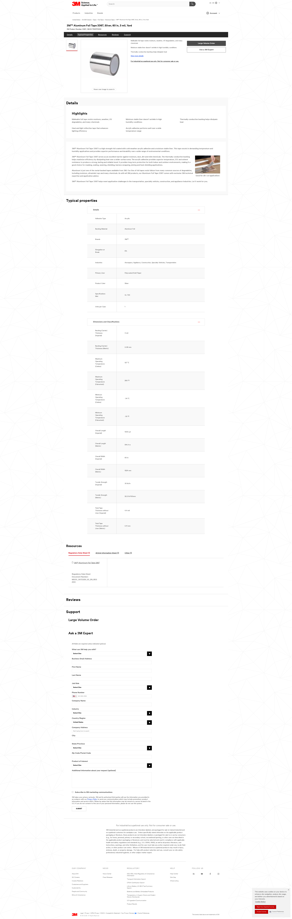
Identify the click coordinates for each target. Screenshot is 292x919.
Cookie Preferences (143, 913)
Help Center (174, 874)
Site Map (173, 877)
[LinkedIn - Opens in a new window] (193, 874)
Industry (75, 709)
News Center (107, 874)
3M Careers (76, 877)
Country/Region (78, 718)
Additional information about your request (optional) (94, 771)
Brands (100, 13)
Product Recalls (132, 904)
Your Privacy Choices (127, 913)
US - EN (212, 3)
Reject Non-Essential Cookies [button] (265, 907)
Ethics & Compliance (78, 895)
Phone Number (78, 693)
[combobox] (74, 696)
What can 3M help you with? (84, 650)
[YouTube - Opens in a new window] (202, 874)
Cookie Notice (260, 902)
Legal (81, 913)
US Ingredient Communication (136, 900)
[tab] (79, 553)
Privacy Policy (92, 799)
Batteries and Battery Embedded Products (140, 891)
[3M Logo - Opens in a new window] (85, 4)
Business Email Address (82, 659)
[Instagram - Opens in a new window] (218, 874)
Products (76, 13)
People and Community (79, 891)
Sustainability (76, 888)
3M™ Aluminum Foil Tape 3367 (87, 563)
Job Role (75, 683)
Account (213, 13)
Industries (89, 13)
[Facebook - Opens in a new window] (210, 874)
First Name (76, 667)
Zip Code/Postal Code (81, 753)
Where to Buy (174, 881)
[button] (276, 912)
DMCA (102, 913)
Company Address (80, 728)
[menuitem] (69, 34)
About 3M (75, 874)
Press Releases (107, 877)
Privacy (87, 913)
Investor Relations (77, 881)
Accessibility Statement (113, 913)
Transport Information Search (136, 879)
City (73, 736)
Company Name (79, 701)
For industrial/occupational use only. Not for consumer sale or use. (155, 61)
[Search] (192, 4)
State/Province (78, 744)
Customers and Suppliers (80, 884)
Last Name (76, 675)
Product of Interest (80, 761)
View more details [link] (137, 56)
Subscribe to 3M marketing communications (93, 792)
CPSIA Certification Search (136, 882)
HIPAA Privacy (95, 913)
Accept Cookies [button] (261, 911)
